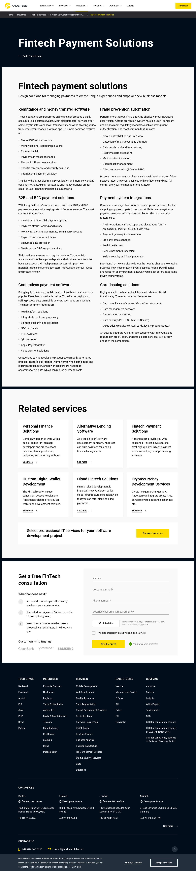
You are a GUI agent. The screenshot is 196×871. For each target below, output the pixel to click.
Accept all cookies (164, 863)
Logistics (47, 698)
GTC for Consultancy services (161, 722)
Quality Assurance (85, 698)
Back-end (23, 686)
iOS (20, 704)
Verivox (119, 686)
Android (22, 698)
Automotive (49, 710)
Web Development (85, 692)
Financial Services (52, 686)
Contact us (183, 6)
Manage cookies (133, 862)
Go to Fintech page (32, 56)
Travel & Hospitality (53, 704)
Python (22, 728)
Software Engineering (87, 722)
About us (114, 5)
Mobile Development (86, 686)
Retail (46, 746)
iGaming (47, 740)
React (21, 722)
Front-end (23, 692)
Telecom (47, 722)
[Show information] (144, 633)
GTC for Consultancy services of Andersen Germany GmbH (161, 739)
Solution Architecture (86, 746)
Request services (153, 533)
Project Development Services (91, 710)
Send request (108, 644)
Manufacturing (50, 728)
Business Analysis (85, 740)
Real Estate (49, 734)
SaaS (78, 764)
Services (63, 5)
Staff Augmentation (86, 704)
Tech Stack (45, 5)
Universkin (121, 722)
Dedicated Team (84, 716)
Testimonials (152, 710)
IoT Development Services (89, 752)
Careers (130, 5)
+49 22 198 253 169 (150, 818)
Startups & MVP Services (88, 758)
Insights (97, 5)
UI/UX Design (83, 728)
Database (81, 769)
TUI (117, 704)
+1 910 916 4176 (27, 818)
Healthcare (48, 692)
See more (168, 826)
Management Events (126, 692)
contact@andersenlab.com (68, 849)
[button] (53, 5)
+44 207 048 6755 (108, 818)
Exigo (118, 710)
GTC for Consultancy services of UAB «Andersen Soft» (161, 730)
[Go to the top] (175, 849)
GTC (148, 716)
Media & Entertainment (54, 716)
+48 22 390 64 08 (68, 818)
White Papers (152, 704)
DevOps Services (84, 734)
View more (76, 867)
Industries (80, 5)
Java (20, 710)
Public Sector (50, 752)
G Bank (119, 698)
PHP (20, 716)
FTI (117, 716)
